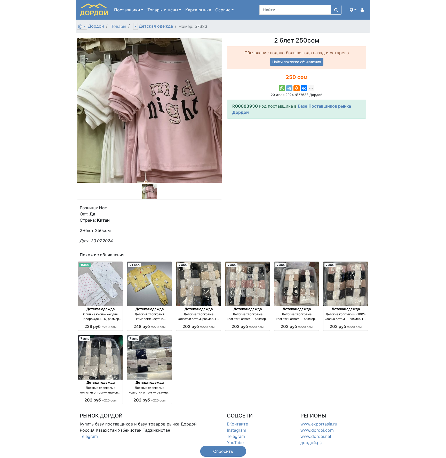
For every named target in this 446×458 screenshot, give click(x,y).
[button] (353, 10)
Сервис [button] (222, 9)
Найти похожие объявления (296, 62)
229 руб (100, 326)
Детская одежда (156, 26)
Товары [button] (162, 9)
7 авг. (183, 265)
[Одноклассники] (296, 88)
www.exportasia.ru (318, 424)
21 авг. (135, 265)
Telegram (89, 436)
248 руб (149, 326)
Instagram (236, 430)
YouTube (235, 442)
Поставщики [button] (127, 9)
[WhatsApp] (282, 88)
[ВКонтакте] (304, 88)
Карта (198, 9)
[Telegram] (289, 88)
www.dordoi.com (317, 430)
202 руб (198, 326)
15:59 (85, 265)
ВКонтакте (237, 424)
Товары (118, 26)
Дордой (96, 26)
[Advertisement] (296, 159)
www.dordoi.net (315, 436)
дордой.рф (311, 442)
